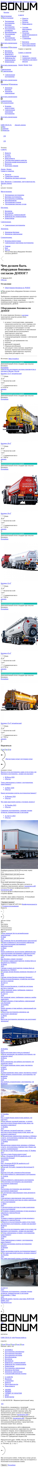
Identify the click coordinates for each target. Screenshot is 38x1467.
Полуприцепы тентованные (14, 1351)
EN (2, 1323)
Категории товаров (29, 43)
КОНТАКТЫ (9, 1397)
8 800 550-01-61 (6, 1337)
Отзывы (25, 20)
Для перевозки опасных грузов (10, 38)
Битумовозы (9, 52)
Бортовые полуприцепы (9, 26)
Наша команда (27, 24)
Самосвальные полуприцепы (10, 75)
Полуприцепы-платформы (10, 29)
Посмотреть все (6, 1302)
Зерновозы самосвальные (10, 92)
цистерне (25, 315)
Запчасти (25, 56)
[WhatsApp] (19, 130)
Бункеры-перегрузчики (9, 107)
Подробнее (4, 367)
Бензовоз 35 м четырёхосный (11, 723)
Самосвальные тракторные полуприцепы (10, 111)
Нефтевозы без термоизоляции (10, 59)
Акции (20, 65)
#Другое (4, 280)
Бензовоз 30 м (6, 513)
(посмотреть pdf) (30, 886)
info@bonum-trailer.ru (19, 1337)
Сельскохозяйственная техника (15, 1373)
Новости (25, 18)
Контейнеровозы (11, 32)
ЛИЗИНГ (8, 1391)
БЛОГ (7, 1395)
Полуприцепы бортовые (13, 1353)
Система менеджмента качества (27, 29)
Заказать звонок (20, 125)
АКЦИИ (8, 1389)
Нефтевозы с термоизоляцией (10, 55)
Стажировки (26, 38)
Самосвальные (6, 69)
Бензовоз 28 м (6, 443)
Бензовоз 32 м (6, 583)
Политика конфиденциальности (29, 34)
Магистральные (6, 16)
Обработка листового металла (15, 178)
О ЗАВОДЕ (9, 1377)
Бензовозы (8, 51)
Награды (25, 22)
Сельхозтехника (6, 101)
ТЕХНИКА (9, 1350)
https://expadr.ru (14, 358)
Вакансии (25, 36)
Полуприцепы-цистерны (13, 1355)
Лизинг (26, 65)
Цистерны (4, 47)
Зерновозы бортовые (8, 88)
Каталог (6, 12)
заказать (3, 389)
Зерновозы (4, 84)
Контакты (25, 42)
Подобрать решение (8, 902)
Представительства (29, 45)
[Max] (19, 127)
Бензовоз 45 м (6, 653)
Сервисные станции (29, 58)
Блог (30, 65)
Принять (4, 1465)
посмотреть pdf (22, 1414)
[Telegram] (19, 129)
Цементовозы (9, 62)
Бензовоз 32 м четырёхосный (11, 373)
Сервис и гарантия (24, 49)
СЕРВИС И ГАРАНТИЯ (13, 1393)
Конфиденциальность (29, 904)
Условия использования (10, 906)
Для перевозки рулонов (10, 35)
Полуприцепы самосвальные (15, 1368)
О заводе (21, 11)
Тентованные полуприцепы (9, 22)
